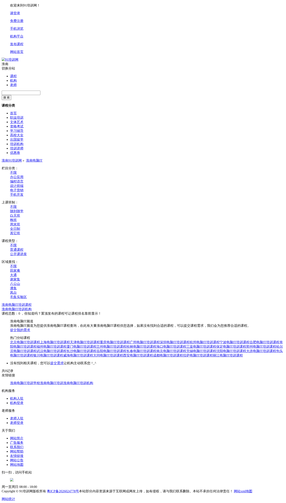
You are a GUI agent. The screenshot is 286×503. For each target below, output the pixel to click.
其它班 (15, 233)
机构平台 (16, 36)
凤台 (13, 292)
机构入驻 (16, 398)
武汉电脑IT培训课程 (52, 351)
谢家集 (15, 279)
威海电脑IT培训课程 (78, 355)
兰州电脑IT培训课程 (111, 346)
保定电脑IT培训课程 (231, 346)
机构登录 (16, 403)
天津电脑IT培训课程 (85, 342)
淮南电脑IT (34, 160)
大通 (13, 275)
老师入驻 (16, 418)
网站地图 (16, 464)
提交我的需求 (20, 330)
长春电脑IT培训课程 (141, 351)
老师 (13, 85)
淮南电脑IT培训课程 (17, 304)
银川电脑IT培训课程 (48, 355)
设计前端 (16, 186)
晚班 (13, 220)
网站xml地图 (243, 491)
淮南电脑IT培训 (51, 383)
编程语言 (16, 181)
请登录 (15, 13)
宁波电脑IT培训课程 (235, 342)
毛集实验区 (18, 297)
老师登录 (16, 423)
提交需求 (57, 363)
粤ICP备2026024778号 (63, 491)
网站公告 (16, 460)
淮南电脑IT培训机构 (17, 309)
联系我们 (16, 447)
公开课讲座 (18, 254)
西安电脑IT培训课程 (138, 355)
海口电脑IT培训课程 (171, 346)
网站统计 (8, 499)
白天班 (15, 215)
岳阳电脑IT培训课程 (111, 351)
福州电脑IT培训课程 (52, 346)
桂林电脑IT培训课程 (141, 346)
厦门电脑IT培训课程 (82, 346)
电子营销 (16, 190)
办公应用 (16, 177)
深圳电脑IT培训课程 (175, 342)
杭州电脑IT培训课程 (205, 342)
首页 (13, 113)
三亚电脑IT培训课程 (201, 346)
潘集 (13, 288)
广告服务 (16, 442)
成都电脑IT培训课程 (168, 355)
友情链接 (16, 456)
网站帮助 (16, 451)
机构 (13, 80)
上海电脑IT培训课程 (55, 342)
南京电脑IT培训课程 (171, 351)
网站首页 (16, 52)
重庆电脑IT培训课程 (115, 342)
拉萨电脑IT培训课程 (198, 355)
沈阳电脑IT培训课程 (231, 351)
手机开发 (16, 194)
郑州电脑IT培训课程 (261, 346)
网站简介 (16, 438)
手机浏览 (16, 28)
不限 (13, 172)
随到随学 (16, 211)
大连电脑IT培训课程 (261, 351)
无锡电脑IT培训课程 (201, 351)
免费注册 (16, 21)
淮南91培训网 (12, 160)
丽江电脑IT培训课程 (228, 355)
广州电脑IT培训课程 (145, 342)
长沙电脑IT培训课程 (82, 351)
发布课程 (16, 44)
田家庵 (15, 270)
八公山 (15, 284)
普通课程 (16, 249)
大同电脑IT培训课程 (108, 355)
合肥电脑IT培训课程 (265, 342)
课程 (13, 76)
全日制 (15, 228)
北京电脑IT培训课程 (25, 342)
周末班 (15, 224)
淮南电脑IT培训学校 (25, 383)
